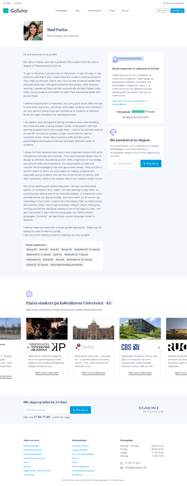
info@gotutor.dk (135, 467)
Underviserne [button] (94, 10)
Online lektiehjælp (33, 454)
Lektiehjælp (61, 10)
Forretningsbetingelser (83, 470)
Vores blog (29, 475)
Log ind (17, 3)
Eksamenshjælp (31, 446)
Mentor (27, 466)
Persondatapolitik (80, 466)
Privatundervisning (33, 450)
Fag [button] (77, 10)
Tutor (26, 462)
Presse (75, 458)
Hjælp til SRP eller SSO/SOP (38, 470)
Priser (112, 10)
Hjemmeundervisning (34, 458)
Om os (125, 10)
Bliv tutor (162, 10)
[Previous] (28, 347)
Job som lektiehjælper (83, 454)
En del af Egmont (80, 446)
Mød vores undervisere (93, 372)
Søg (8, 3)
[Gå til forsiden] (15, 11)
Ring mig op (152, 163)
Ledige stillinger (80, 450)
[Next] (158, 347)
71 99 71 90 (42, 417)
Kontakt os (177, 10)
